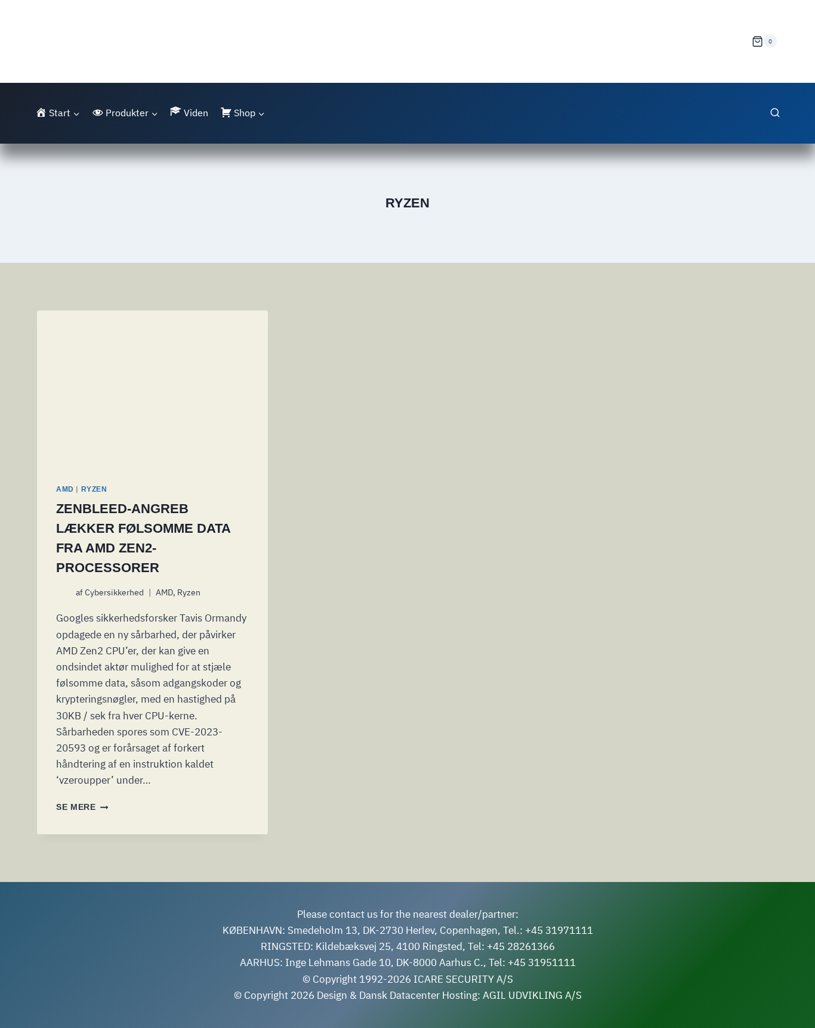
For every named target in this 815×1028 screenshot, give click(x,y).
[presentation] (152, 387)
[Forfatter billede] (63, 592)
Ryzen (94, 489)
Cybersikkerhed (114, 592)
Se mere (82, 807)
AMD (65, 489)
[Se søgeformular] (775, 113)
